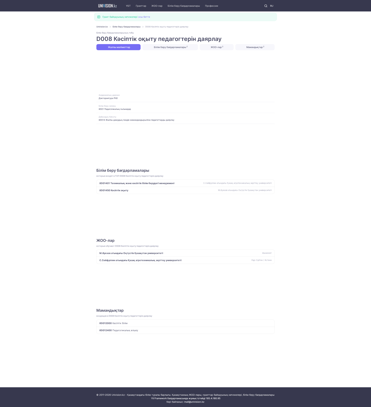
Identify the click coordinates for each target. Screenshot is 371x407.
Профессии (211, 5)
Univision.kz (102, 26)
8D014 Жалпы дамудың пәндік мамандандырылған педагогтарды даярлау (136, 120)
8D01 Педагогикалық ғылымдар (115, 109)
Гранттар (141, 5)
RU (271, 5)
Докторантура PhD (108, 98)
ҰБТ (128, 5)
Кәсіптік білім (113, 323)
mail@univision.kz (194, 401)
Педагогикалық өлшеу (118, 330)
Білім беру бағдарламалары (184, 5)
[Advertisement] (183, 71)
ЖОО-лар (156, 5)
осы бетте (144, 16)
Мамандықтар (255, 47)
